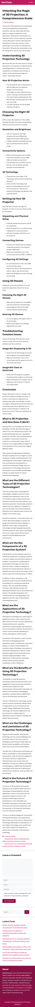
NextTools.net (6, 973)
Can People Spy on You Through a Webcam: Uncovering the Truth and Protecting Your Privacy (16, 941)
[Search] (26, 912)
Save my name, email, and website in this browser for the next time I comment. (17, 895)
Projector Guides (10, 836)
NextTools (7, 2)
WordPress (17, 1004)
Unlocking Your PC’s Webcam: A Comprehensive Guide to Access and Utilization (14, 933)
